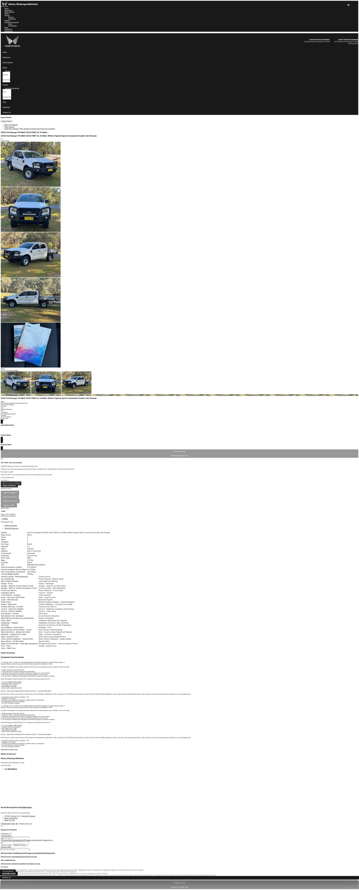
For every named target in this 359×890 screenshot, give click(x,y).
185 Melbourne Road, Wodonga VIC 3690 (317, 41)
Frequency (5, 834)
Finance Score (179, 883)
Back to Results (9, 485)
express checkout (10, 501)
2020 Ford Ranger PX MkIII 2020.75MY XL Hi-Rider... (25, 132)
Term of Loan (6, 845)
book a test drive (9, 497)
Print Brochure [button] (25, 807)
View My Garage (29, 129)
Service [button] (7, 15)
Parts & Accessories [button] (11, 22)
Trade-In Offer (9, 505)
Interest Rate (6, 847)
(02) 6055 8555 (353, 43)
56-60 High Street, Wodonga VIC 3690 (346, 41)
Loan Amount (6, 836)
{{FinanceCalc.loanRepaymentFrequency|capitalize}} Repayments (27, 840)
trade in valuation (10, 493)
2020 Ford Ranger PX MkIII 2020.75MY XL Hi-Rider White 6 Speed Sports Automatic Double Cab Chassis (49, 136)
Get (10, 769)
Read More (5, 750)
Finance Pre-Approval (179, 887)
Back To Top (9, 820)
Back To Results (11, 125)
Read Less (14, 750)
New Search (9, 127)
